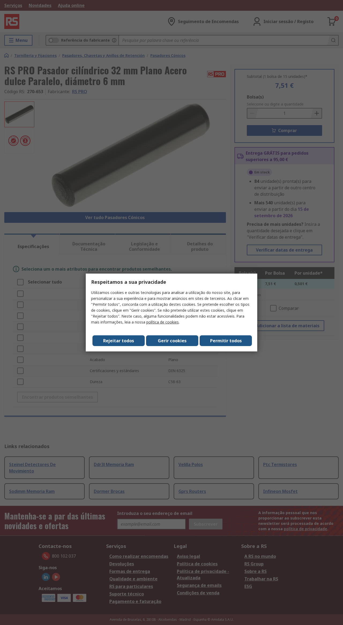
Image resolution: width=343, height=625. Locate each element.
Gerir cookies (172, 341)
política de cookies (162, 322)
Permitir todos (226, 341)
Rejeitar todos (118, 341)
